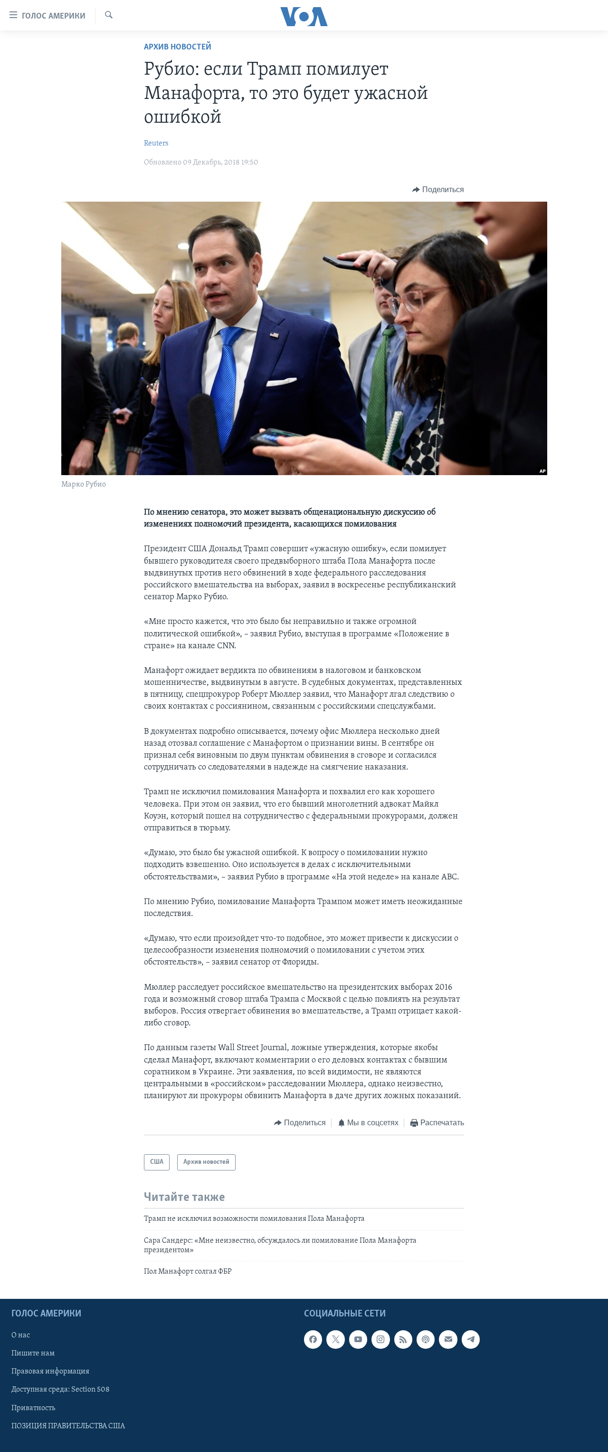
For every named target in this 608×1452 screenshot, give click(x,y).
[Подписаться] (448, 1339)
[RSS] (403, 1339)
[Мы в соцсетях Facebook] (313, 1339)
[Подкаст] (426, 1339)
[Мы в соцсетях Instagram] (380, 1339)
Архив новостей (177, 47)
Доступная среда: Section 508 (60, 1390)
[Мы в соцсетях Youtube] (358, 1339)
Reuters (156, 143)
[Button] (438, 190)
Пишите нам (33, 1353)
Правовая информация (50, 1371)
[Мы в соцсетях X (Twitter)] (335, 1339)
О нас (20, 1335)
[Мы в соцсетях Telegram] (471, 1339)
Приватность (33, 1408)
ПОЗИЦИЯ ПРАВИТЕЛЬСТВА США (68, 1426)
